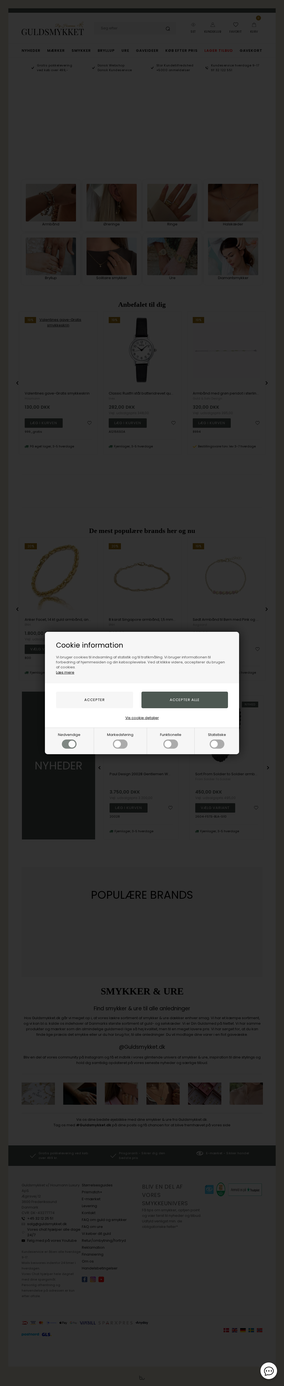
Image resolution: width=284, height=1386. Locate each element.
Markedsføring (120, 734)
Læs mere (65, 672)
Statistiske (217, 734)
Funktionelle (170, 734)
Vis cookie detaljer (142, 717)
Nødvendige (69, 734)
